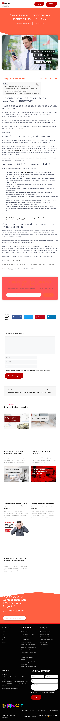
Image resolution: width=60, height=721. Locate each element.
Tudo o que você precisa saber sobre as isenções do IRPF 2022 (21, 88)
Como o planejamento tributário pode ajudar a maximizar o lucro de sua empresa (43, 506)
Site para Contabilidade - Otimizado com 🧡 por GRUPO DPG (48, 716)
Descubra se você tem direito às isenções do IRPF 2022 (18, 86)
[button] (22, 4)
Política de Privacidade (29, 716)
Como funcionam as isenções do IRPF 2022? (16, 90)
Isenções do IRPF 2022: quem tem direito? (16, 91)
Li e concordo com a (43, 692)
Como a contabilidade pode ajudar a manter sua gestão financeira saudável (15, 506)
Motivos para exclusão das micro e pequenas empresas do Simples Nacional (15, 561)
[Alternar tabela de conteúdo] (37, 84)
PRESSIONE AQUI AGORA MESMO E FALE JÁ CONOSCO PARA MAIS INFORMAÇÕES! (28, 264)
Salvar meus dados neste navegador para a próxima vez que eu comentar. (28, 370)
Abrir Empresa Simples (14, 260)
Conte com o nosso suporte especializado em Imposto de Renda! (22, 93)
